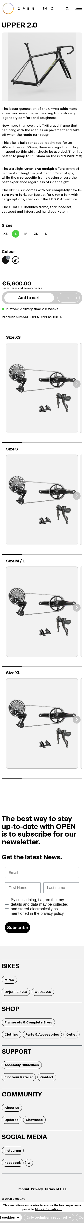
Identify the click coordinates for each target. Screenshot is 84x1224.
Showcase (34, 1120)
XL (36, 234)
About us (12, 1108)
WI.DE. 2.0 (42, 992)
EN (44, 8)
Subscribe (17, 927)
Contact (46, 1077)
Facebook (13, 1163)
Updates (12, 1120)
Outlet (71, 1034)
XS (5, 234)
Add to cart (29, 297)
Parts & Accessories (42, 1034)
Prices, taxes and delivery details (22, 288)
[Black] (5, 260)
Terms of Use (56, 1189)
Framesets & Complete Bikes (28, 1022)
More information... (48, 1209)
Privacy (37, 1189)
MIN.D (9, 980)
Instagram (13, 1150)
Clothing (11, 1034)
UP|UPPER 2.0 (16, 992)
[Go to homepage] (20, 8)
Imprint (23, 1189)
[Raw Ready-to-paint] (15, 260)
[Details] (42, 388)
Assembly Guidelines (22, 1065)
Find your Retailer (19, 1077)
